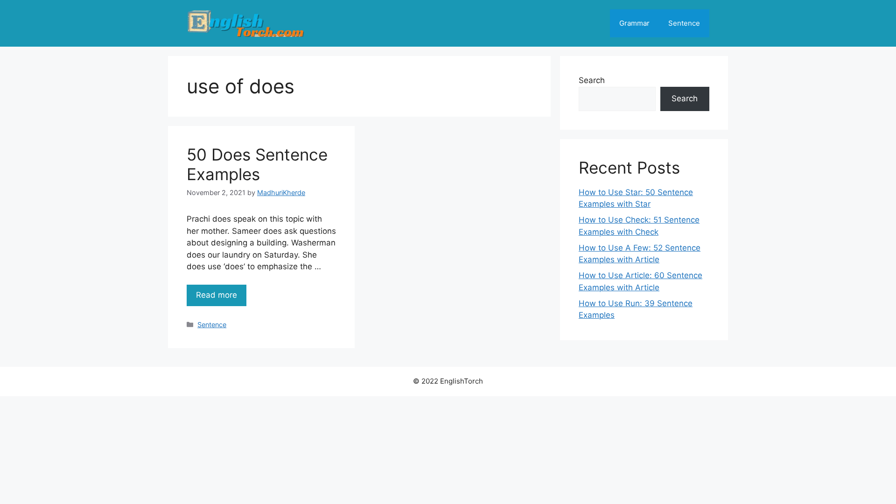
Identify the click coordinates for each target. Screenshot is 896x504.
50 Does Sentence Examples (257, 164)
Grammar (634, 23)
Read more (216, 295)
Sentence (684, 23)
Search (592, 80)
